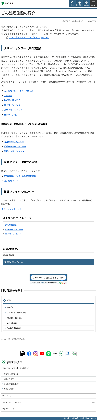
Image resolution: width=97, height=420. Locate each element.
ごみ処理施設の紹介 (14, 328)
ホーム (3, 339)
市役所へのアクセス (11, 374)
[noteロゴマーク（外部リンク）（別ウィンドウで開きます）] (55, 353)
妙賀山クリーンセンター (15, 151)
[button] (72, 3)
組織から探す (9, 379)
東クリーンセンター (13, 105)
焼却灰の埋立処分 (12, 100)
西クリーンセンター (13, 114)
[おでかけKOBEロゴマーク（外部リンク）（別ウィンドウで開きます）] (74, 353)
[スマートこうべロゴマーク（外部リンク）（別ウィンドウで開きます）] (61, 353)
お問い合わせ (9, 389)
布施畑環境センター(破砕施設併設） (20, 176)
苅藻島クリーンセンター (15, 146)
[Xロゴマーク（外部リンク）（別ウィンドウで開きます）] (22, 353)
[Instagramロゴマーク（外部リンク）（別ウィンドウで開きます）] (35, 353)
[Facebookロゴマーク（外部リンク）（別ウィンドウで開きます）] (29, 353)
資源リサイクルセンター (12, 209)
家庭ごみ (10, 307)
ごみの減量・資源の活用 (16, 312)
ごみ (9, 300)
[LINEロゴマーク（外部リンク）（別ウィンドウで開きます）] (48, 353)
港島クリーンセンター (14, 109)
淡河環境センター (12, 180)
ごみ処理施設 (11, 322)
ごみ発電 (8, 95)
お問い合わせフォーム (15, 262)
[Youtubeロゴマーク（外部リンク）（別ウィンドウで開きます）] (42, 353)
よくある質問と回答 (11, 384)
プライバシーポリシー (10, 409)
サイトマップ (6, 396)
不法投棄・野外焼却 (14, 317)
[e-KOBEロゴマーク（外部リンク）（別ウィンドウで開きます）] (68, 353)
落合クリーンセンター (14, 141)
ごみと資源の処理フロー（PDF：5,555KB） (29, 37)
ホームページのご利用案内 (11, 402)
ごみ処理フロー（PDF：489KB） (19, 90)
